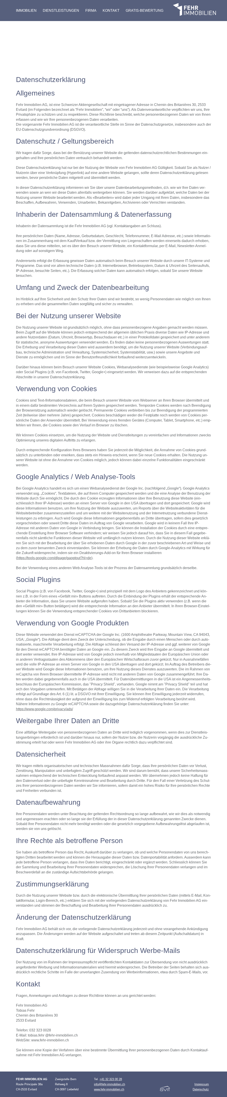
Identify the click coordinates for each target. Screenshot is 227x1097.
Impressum (201, 1084)
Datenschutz (201, 1089)
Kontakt (111, 10)
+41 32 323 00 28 (111, 1079)
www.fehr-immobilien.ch (109, 1089)
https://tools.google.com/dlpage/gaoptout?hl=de (54, 558)
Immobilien (26, 10)
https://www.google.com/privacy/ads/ (44, 709)
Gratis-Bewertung (144, 10)
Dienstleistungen (61, 10)
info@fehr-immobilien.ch (109, 1084)
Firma (90, 10)
